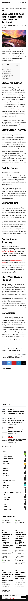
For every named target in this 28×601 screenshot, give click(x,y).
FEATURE (14, 470)
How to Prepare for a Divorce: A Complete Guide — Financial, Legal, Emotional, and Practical (7, 540)
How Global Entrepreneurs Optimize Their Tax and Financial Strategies (16, 413)
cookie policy (12, 598)
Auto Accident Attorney (8, 251)
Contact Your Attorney (9, 75)
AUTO (14, 451)
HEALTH (14, 478)
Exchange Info (7, 73)
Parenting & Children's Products (14, 492)
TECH (14, 504)
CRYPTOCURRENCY (14, 458)
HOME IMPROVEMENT (14, 480)
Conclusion (6, 78)
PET (14, 494)
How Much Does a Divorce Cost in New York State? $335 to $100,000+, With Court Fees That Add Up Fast (20, 540)
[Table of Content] (17, 65)
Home (3, 8)
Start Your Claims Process (10, 76)
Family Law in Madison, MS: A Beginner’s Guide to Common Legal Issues (7, 577)
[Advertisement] (14, 387)
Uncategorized (14, 509)
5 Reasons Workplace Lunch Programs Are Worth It (17, 439)
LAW (7, 8)
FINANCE (14, 473)
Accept (23, 597)
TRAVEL (14, 506)
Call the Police (7, 71)
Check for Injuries (7, 68)
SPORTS (14, 502)
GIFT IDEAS (14, 475)
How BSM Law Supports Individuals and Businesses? (20, 575)
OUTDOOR (14, 487)
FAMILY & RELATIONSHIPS (14, 466)
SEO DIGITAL (14, 499)
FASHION (14, 468)
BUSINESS (14, 454)
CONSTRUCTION (14, 456)
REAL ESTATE (14, 497)
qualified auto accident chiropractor (16, 109)
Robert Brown (8, 25)
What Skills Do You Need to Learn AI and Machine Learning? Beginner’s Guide (16, 422)
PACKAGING (14, 490)
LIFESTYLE (14, 485)
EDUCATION (14, 461)
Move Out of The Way (9, 69)
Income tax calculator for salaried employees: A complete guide (16, 431)
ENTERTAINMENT (14, 463)
